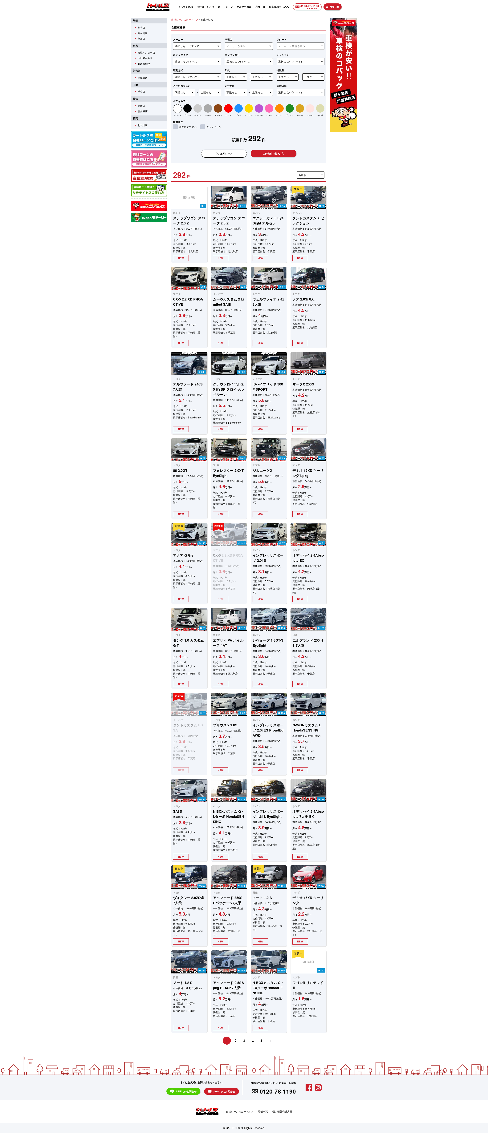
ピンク (269, 115)
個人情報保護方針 (282, 1111)
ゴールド (300, 115)
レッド (228, 115)
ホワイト (177, 115)
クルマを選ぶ (185, 7)
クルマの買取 (244, 7)
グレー (208, 115)
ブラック (187, 115)
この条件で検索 (274, 153)
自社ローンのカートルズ (239, 1111)
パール (310, 115)
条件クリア (224, 153)
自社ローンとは (205, 7)
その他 (320, 115)
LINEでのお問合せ (186, 1091)
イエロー (249, 115)
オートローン (225, 7)
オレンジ (279, 115)
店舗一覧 (260, 7)
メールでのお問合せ (221, 1091)
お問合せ (332, 7)
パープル (259, 115)
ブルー (238, 115)
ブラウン (218, 115)
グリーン (289, 115)
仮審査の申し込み (279, 7)
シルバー (197, 115)
